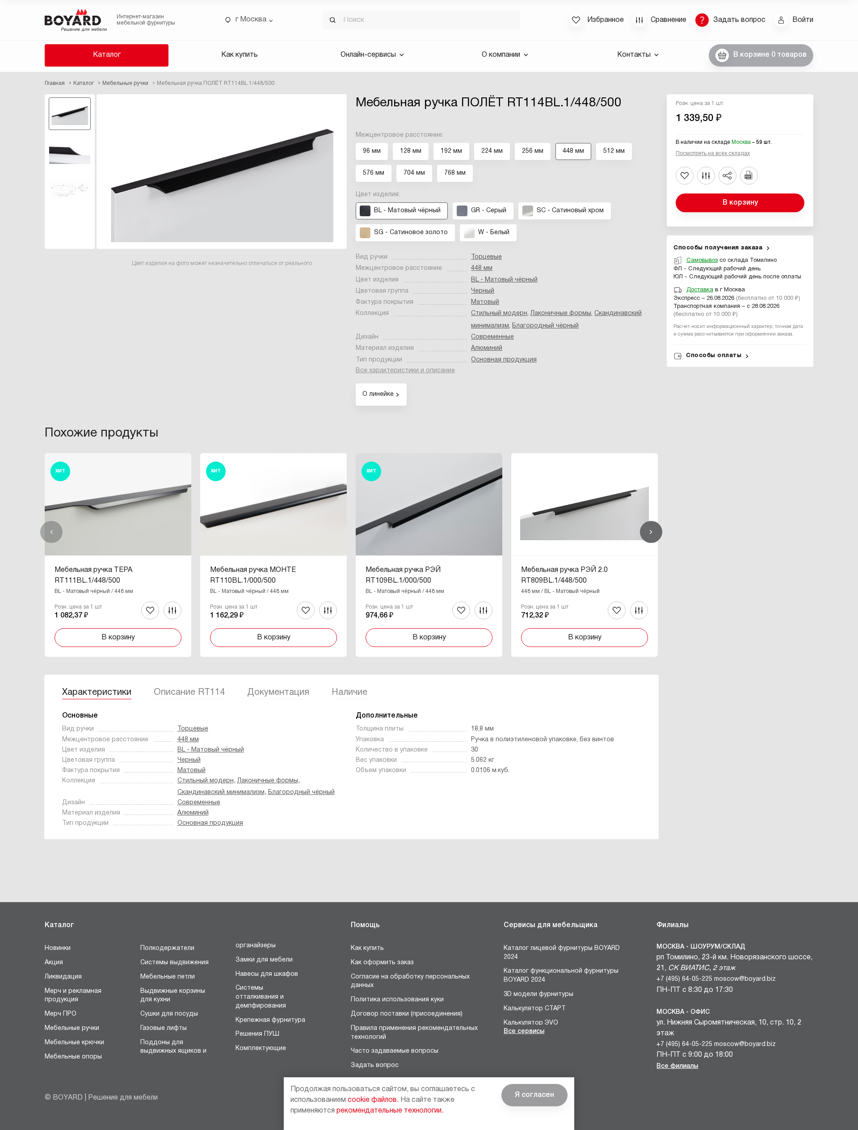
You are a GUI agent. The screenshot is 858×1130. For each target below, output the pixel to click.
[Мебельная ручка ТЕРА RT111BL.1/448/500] (118, 555)
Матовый (485, 302)
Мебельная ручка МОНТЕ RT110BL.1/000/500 (253, 575)
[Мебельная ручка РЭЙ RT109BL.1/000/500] (429, 555)
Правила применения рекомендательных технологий (414, 1032)
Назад (51, 532)
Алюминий (486, 348)
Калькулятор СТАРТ (535, 1009)
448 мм (481, 268)
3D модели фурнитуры (538, 994)
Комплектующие (261, 1048)
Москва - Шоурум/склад (700, 947)
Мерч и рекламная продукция (73, 995)
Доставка (699, 290)
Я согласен (534, 1095)
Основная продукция (504, 360)
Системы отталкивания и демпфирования (261, 996)
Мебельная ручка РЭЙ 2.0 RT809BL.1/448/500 (564, 575)
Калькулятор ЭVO (531, 1023)
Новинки (58, 948)
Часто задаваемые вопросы (394, 1051)
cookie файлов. (373, 1100)
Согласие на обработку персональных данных (410, 981)
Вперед (651, 532)
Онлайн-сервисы (368, 55)
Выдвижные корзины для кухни (172, 995)
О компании (501, 55)
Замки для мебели (264, 960)
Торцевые (486, 257)
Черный (482, 291)
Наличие (349, 693)
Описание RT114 (189, 693)
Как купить (239, 55)
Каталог (107, 55)
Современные (492, 337)
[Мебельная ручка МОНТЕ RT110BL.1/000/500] (273, 555)
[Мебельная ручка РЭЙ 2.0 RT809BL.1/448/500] (584, 555)
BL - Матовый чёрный (504, 280)
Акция (54, 963)
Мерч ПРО (60, 1014)
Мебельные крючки (74, 1043)
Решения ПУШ (257, 1034)
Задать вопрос (375, 1065)
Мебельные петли (167, 977)
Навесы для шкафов (267, 974)
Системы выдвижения (174, 963)
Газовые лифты (163, 1028)
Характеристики (96, 693)
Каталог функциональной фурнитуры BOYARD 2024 (561, 975)
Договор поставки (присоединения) (407, 1014)
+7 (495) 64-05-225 (684, 979)
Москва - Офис (683, 1012)
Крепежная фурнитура (270, 1020)
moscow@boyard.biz (745, 979)
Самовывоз (702, 260)
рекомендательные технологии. (389, 1111)
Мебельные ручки (72, 1028)
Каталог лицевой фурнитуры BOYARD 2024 (562, 952)
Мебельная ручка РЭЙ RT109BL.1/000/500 (403, 575)
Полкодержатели (167, 948)
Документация (278, 693)
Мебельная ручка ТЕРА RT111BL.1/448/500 (93, 575)
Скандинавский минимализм (221, 792)
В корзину (740, 203)
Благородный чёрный (545, 326)
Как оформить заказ (382, 963)
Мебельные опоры (73, 1057)
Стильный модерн (499, 313)
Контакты (634, 55)
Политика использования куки (397, 1000)
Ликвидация (63, 977)
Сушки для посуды (169, 1014)
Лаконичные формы (560, 313)
